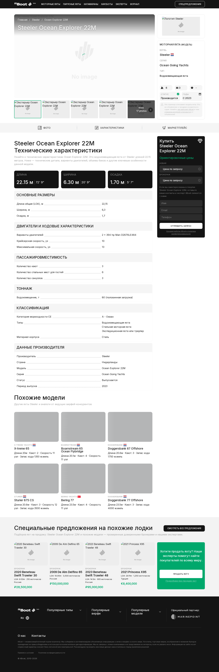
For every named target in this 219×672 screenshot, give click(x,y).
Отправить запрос (181, 226)
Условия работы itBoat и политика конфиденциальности (181, 232)
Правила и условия (26, 653)
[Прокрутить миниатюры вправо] (150, 109)
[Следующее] (149, 56)
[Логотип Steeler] (181, 26)
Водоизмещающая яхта (174, 75)
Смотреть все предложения (184, 528)
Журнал (134, 4)
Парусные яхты (72, 4)
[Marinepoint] (185, 616)
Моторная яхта (170, 44)
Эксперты (121, 4)
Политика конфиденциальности (51, 653)
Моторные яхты (50, 4)
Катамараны (91, 4)
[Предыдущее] (19, 56)
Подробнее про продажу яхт (181, 581)
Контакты (39, 636)
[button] (84, 56)
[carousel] (84, 65)
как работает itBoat (186, 109)
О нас (22, 636)
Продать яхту (181, 574)
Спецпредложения (190, 4)
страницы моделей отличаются (177, 112)
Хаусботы (107, 4)
